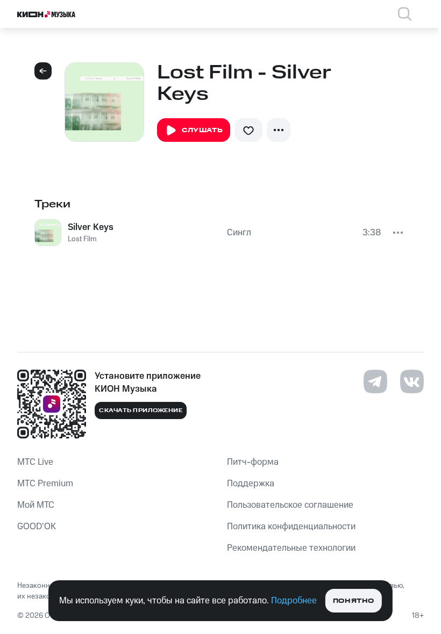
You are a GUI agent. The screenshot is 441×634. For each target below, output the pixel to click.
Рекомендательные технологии (291, 548)
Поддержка (250, 483)
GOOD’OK (36, 526)
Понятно (353, 601)
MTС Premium (45, 483)
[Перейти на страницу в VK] (412, 381)
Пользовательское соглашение (290, 505)
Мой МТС (35, 505)
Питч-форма (253, 462)
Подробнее (294, 600)
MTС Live (35, 462)
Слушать (202, 130)
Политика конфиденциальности (291, 526)
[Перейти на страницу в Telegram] (375, 381)
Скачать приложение (140, 410)
